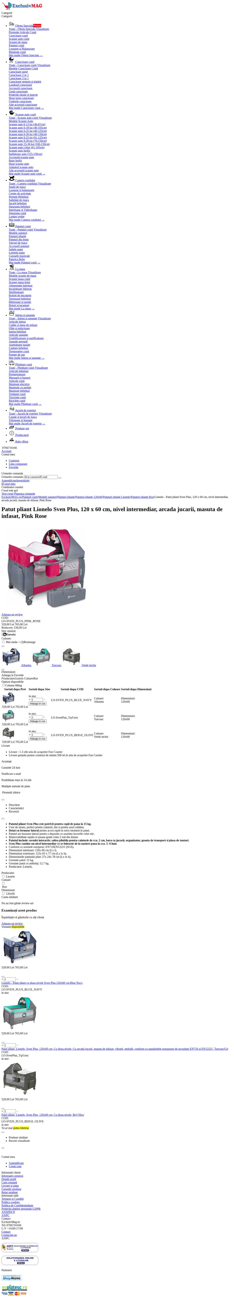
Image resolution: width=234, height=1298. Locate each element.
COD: (5, 617)
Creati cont (15, 1166)
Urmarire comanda (12, 476)
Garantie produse (11, 1189)
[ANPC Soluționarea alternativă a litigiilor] (19, 1251)
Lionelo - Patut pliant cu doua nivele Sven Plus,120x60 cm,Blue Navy (42, 982)
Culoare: (6, 638)
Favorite (13, 467)
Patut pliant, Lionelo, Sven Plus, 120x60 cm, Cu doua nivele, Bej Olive (42, 1114)
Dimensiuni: (8, 671)
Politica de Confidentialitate (17, 1205)
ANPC (5, 1215)
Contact (5, 1231)
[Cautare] (59, 477)
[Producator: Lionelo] (8, 635)
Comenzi (14, 460)
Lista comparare (18, 463)
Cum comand (9, 1182)
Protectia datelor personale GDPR (21, 1208)
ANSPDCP (8, 1212)
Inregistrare (22, 480)
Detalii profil (8, 1179)
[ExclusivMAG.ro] (22, 9)
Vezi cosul (7, 493)
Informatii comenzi (12, 1175)
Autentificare (8, 480)
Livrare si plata (10, 1185)
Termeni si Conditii (12, 1198)
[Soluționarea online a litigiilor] (19, 1263)
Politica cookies (10, 1202)
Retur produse (9, 1192)
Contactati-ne (9, 1235)
